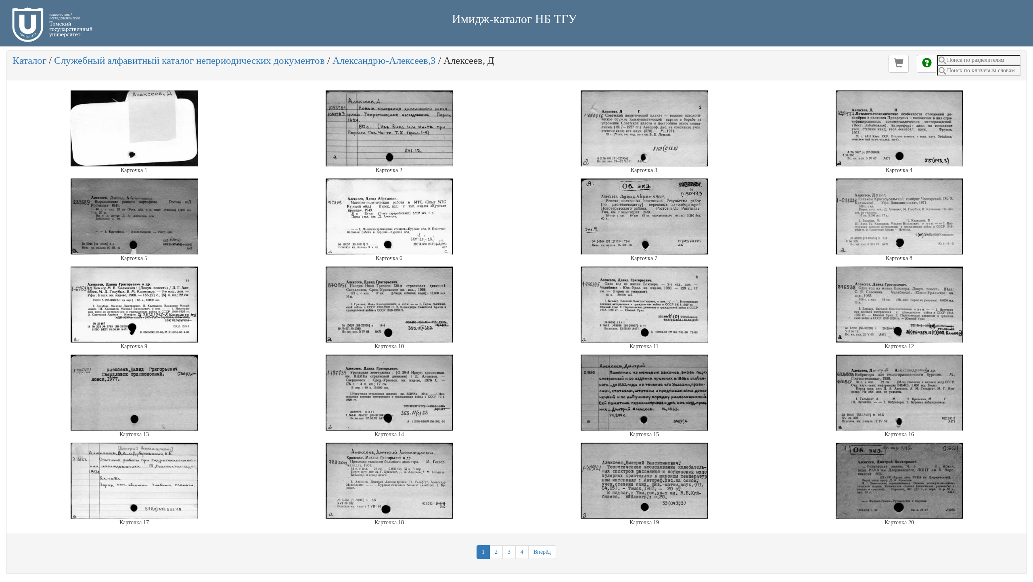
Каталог (29, 60)
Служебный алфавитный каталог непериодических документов (189, 60)
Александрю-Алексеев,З (384, 60)
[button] (899, 64)
